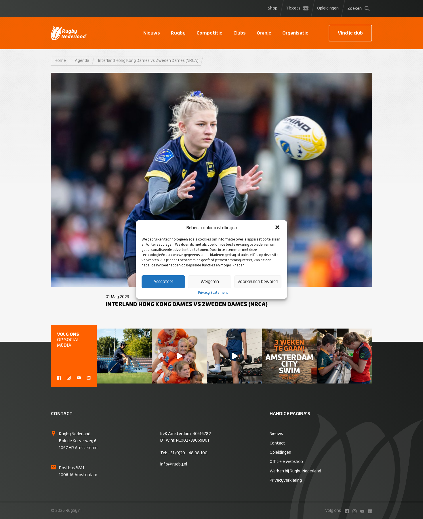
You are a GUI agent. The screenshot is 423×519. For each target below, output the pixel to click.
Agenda (82, 61)
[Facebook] (59, 377)
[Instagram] (69, 377)
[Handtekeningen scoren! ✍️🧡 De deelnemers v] (344, 356)
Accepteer (163, 282)
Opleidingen (328, 8)
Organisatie (295, 33)
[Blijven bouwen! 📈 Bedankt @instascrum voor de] (124, 356)
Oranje (264, 33)
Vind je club (350, 33)
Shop (272, 8)
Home (60, 61)
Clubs (239, 33)
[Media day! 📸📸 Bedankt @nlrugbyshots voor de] (179, 356)
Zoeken (354, 9)
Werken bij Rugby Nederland (295, 471)
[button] (278, 227)
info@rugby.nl (173, 464)
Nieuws (151, 33)
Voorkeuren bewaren (257, 282)
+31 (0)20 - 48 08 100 (187, 453)
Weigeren (210, 282)
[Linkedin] (89, 377)
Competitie (209, 33)
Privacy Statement (213, 293)
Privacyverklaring (286, 480)
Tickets (293, 8)
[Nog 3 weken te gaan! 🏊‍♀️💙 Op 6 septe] (289, 356)
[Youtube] (79, 377)
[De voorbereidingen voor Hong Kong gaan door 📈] (234, 356)
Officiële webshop (286, 462)
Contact (277, 443)
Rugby (178, 33)
